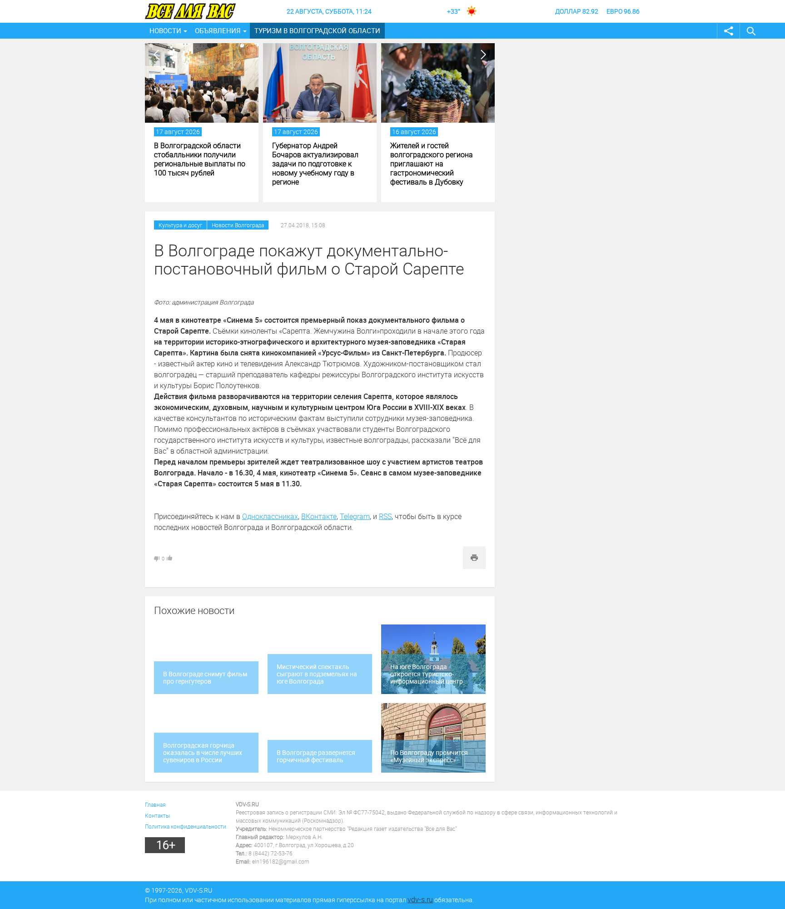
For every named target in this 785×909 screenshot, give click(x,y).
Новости (165, 30)
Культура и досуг (180, 225)
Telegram (355, 516)
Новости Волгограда (238, 225)
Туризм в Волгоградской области (317, 30)
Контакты (157, 815)
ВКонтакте (319, 516)
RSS (385, 516)
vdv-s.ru (420, 899)
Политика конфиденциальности (185, 826)
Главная (155, 804)
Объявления (218, 30)
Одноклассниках (270, 516)
